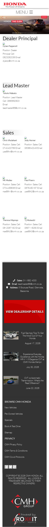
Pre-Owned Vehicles (14, 414)
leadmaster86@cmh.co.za (30, 284)
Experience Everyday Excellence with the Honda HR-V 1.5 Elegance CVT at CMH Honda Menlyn (32, 358)
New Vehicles (11, 407)
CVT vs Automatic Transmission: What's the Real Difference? (32, 380)
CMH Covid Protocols (14, 457)
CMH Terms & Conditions (16, 450)
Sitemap (8, 432)
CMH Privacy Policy (13, 444)
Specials (8, 420)
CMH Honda (24, 4)
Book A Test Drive (12, 426)
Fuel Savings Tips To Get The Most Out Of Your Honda (32, 335)
